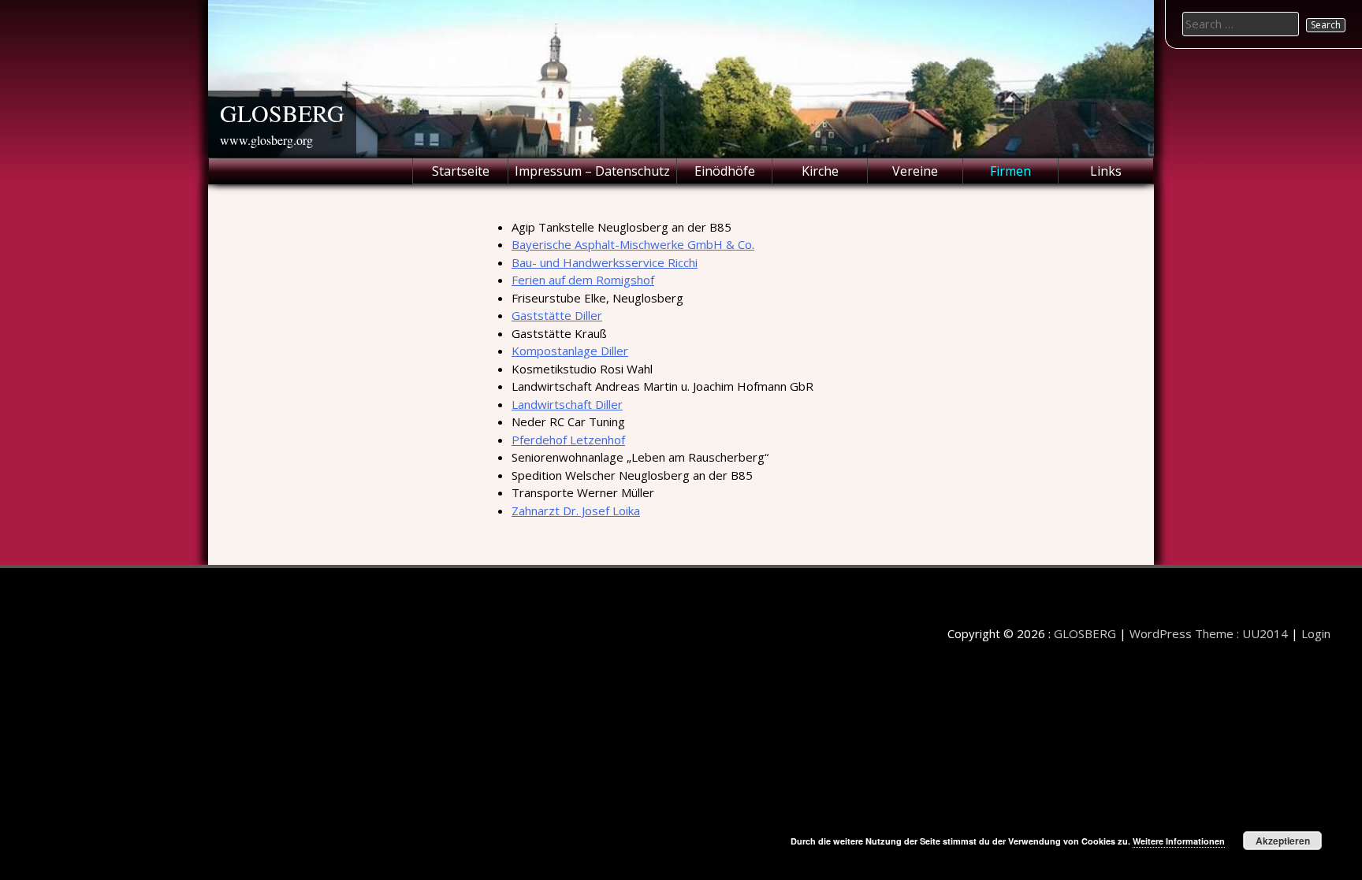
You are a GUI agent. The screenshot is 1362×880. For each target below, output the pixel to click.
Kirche (820, 171)
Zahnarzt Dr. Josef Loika (576, 510)
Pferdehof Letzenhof (568, 439)
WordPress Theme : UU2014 (1208, 633)
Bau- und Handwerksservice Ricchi (605, 262)
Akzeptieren (1283, 841)
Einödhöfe (724, 171)
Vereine (915, 171)
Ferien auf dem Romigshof (583, 280)
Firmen (1010, 171)
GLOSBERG (282, 112)
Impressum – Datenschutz (592, 171)
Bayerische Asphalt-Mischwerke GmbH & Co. (633, 244)
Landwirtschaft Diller (567, 404)
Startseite (460, 171)
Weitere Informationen (1179, 841)
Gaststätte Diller (557, 315)
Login (1315, 633)
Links (1106, 171)
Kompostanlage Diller (570, 350)
